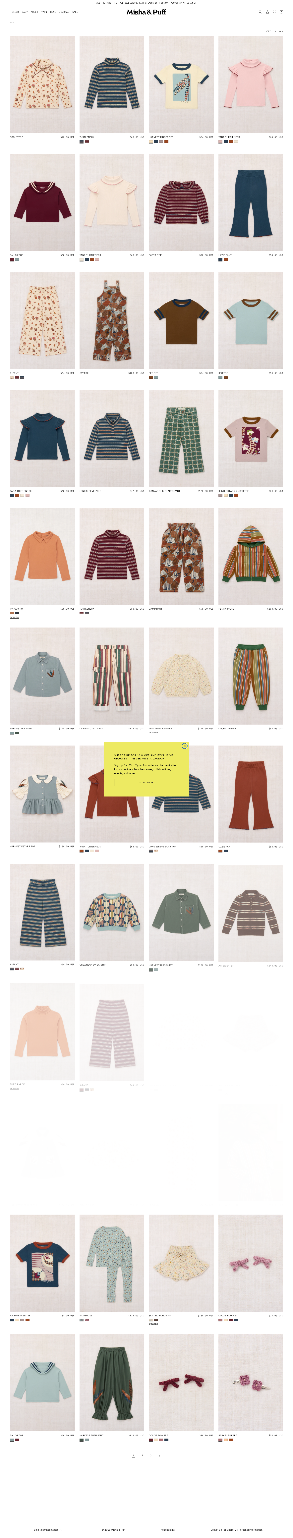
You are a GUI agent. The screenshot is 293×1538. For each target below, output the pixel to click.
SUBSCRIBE (146, 782)
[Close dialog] (184, 746)
